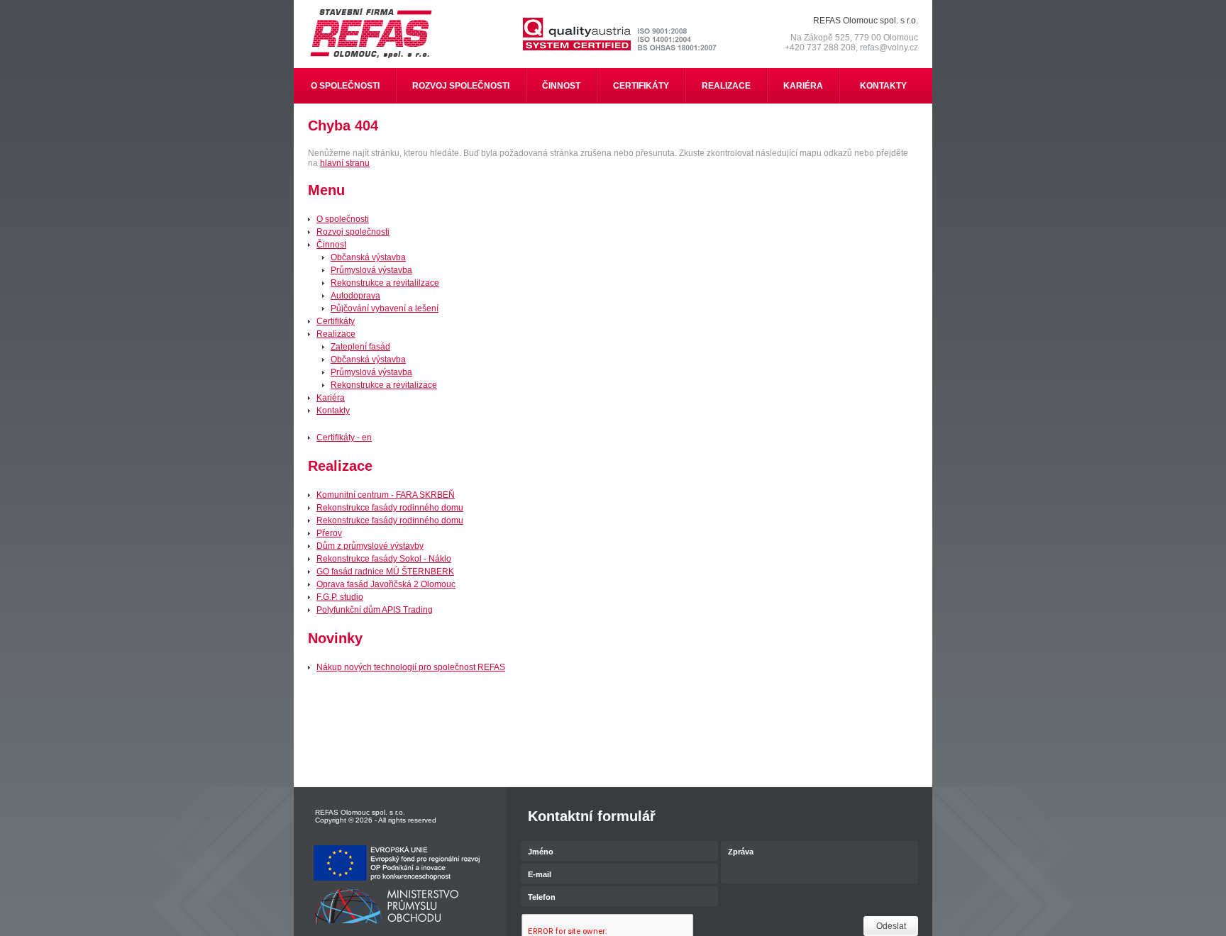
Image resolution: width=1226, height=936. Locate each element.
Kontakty (333, 411)
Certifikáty (335, 321)
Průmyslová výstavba (371, 270)
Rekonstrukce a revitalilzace (385, 283)
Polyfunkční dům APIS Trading (374, 610)
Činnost (331, 245)
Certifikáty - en (344, 437)
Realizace (335, 334)
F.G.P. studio (339, 597)
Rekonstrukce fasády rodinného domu (389, 508)
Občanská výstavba (368, 257)
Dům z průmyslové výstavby (370, 546)
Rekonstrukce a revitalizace (384, 385)
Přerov (329, 533)
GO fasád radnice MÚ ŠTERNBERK (385, 571)
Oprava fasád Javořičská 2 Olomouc (385, 584)
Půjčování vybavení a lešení (384, 308)
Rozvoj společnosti (353, 232)
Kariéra (330, 398)
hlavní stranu (345, 163)
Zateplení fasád (360, 347)
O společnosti (342, 219)
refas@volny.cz (889, 47)
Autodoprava (355, 296)
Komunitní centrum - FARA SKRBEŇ (385, 495)
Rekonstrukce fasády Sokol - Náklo (383, 559)
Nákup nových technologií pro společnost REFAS (410, 667)
